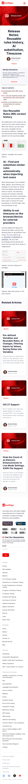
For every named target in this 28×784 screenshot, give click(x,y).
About (4, 628)
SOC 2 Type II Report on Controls (12, 667)
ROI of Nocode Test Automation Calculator (12, 739)
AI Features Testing (8, 593)
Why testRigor (6, 569)
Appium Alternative (8, 606)
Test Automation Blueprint (10, 744)
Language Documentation (10, 687)
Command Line (7, 726)
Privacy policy (6, 759)
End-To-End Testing (8, 703)
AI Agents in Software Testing (11, 590)
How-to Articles (7, 690)
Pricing (4, 566)
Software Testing (7, 700)
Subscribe (14, 81)
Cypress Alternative (8, 610)
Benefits (4, 576)
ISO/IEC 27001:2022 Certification (12, 660)
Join (5, 555)
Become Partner (7, 641)
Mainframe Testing (8, 710)
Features (5, 572)
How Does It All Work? (9, 600)
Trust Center (5, 771)
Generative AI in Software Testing (12, 582)
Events (4, 697)
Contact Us (5, 638)
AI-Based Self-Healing (9, 597)
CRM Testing (6, 716)
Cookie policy (6, 763)
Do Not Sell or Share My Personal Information (11, 767)
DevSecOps (6, 654)
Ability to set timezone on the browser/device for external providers (12, 104)
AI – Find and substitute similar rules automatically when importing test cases (14, 97)
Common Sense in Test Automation (13, 723)
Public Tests (6, 619)
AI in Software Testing (9, 579)
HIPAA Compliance (8, 663)
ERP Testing (6, 713)
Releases (14, 63)
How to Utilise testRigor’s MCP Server (11, 730)
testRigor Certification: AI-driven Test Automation (12, 676)
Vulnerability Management (10, 657)
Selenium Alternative (8, 603)
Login (4, 616)
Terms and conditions (8, 756)
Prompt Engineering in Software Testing (12, 586)
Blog (3, 645)
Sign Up (4, 613)
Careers (4, 635)
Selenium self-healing (9, 719)
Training (4, 747)
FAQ (3, 680)
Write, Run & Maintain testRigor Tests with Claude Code (13, 735)
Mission (4, 632)
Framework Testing (8, 706)
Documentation (7, 684)
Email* (4, 546)
